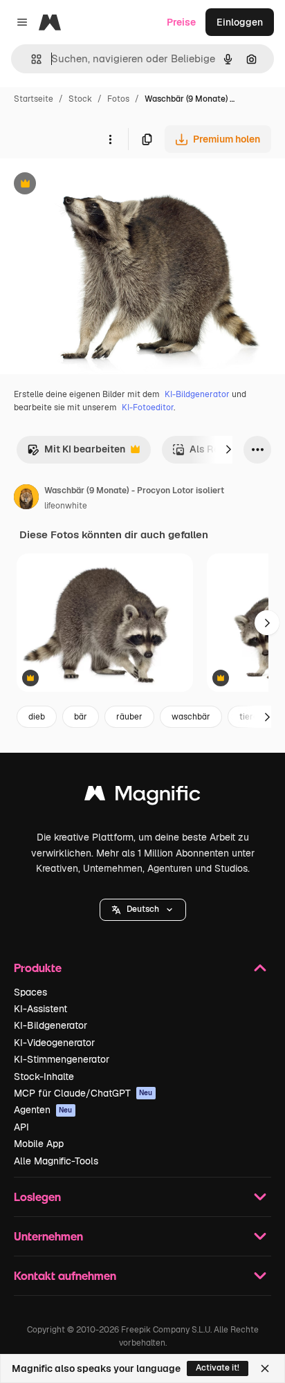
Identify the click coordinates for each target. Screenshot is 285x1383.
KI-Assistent (40, 1008)
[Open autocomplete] (31, 59)
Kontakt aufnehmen (65, 1275)
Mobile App (39, 1143)
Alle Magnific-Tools (56, 1161)
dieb (36, 716)
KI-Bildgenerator (197, 394)
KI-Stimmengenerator (61, 1059)
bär (80, 716)
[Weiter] (228, 450)
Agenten (43, 1109)
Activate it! (217, 1367)
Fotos (118, 98)
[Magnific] (142, 796)
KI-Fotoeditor (148, 407)
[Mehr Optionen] (110, 139)
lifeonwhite (65, 505)
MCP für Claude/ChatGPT (83, 1093)
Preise (181, 22)
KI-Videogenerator (54, 1042)
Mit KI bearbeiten (76, 453)
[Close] (265, 1368)
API (21, 1127)
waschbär (191, 716)
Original (88, 185)
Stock (80, 98)
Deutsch (143, 909)
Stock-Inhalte (44, 1076)
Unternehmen (48, 1236)
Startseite (33, 98)
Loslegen (37, 1196)
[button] (143, 910)
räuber (129, 716)
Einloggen (240, 22)
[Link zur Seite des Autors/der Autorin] (26, 498)
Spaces (30, 992)
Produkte (38, 967)
